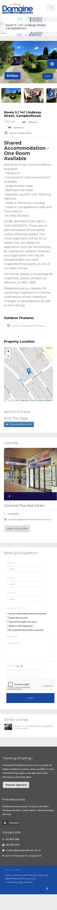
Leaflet (17, 400)
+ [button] (8, 351)
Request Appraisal (16, 784)
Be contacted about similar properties (26, 630)
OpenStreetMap (36, 400)
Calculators (14, 823)
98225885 (13, 513)
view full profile (17, 528)
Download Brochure (21, 424)
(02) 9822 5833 (13, 845)
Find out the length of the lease (23, 622)
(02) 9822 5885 (12, 839)
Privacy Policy (29, 878)
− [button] (8, 356)
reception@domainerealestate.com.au (29, 519)
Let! (47, 76)
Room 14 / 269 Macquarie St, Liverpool (34, 726)
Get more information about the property (27, 614)
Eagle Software (25, 882)
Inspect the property (18, 618)
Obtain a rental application (21, 626)
